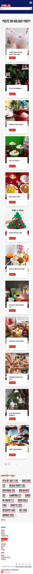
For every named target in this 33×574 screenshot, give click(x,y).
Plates (3, 531)
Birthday (8, 490)
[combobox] (15, 8)
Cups (2, 530)
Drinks (3, 545)
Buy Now (4, 539)
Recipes (3, 544)
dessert (8, 510)
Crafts (3, 549)
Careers (3, 559)
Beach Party (17, 485)
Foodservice (5, 535)
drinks (8, 515)
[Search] (31, 8)
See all (3, 519)
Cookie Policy (15, 569)
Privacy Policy (5, 569)
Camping (15, 495)
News (2, 555)
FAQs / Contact (5, 557)
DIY (23, 510)
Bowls (3, 533)
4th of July (10, 480)
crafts (16, 505)
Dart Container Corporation (24, 566)
